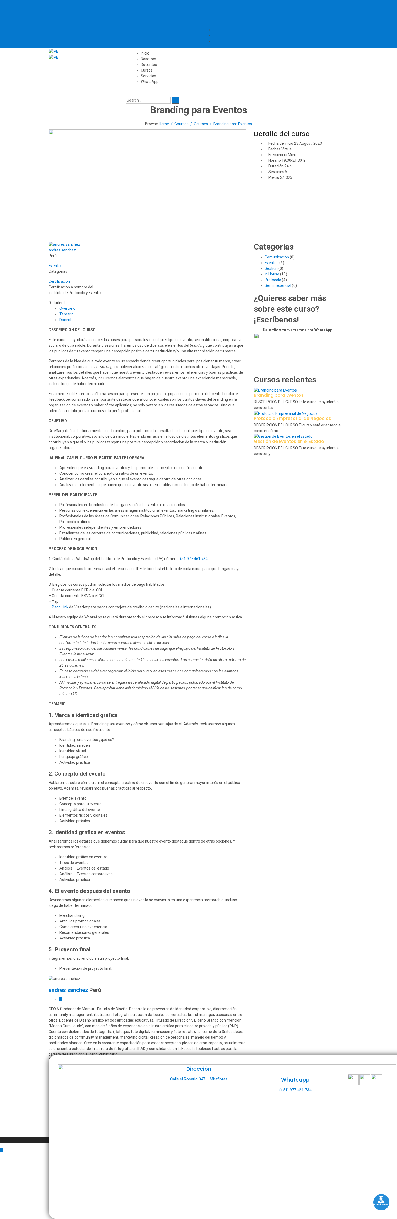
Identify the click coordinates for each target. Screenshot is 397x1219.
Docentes (149, 64)
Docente (66, 320)
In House (272, 274)
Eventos (55, 266)
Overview (67, 308)
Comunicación (277, 257)
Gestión (271, 268)
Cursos (147, 70)
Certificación (59, 281)
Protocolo (273, 280)
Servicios (148, 76)
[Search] (175, 100)
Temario (66, 314)
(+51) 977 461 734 (295, 1089)
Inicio (145, 53)
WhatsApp (150, 81)
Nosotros (148, 59)
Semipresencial (278, 285)
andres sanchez (62, 250)
